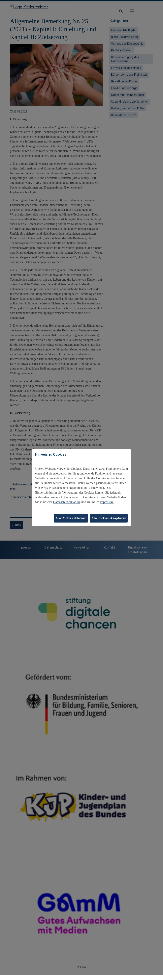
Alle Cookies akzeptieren (108, 518)
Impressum (107, 502)
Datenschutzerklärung (67, 502)
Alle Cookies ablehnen (71, 518)
